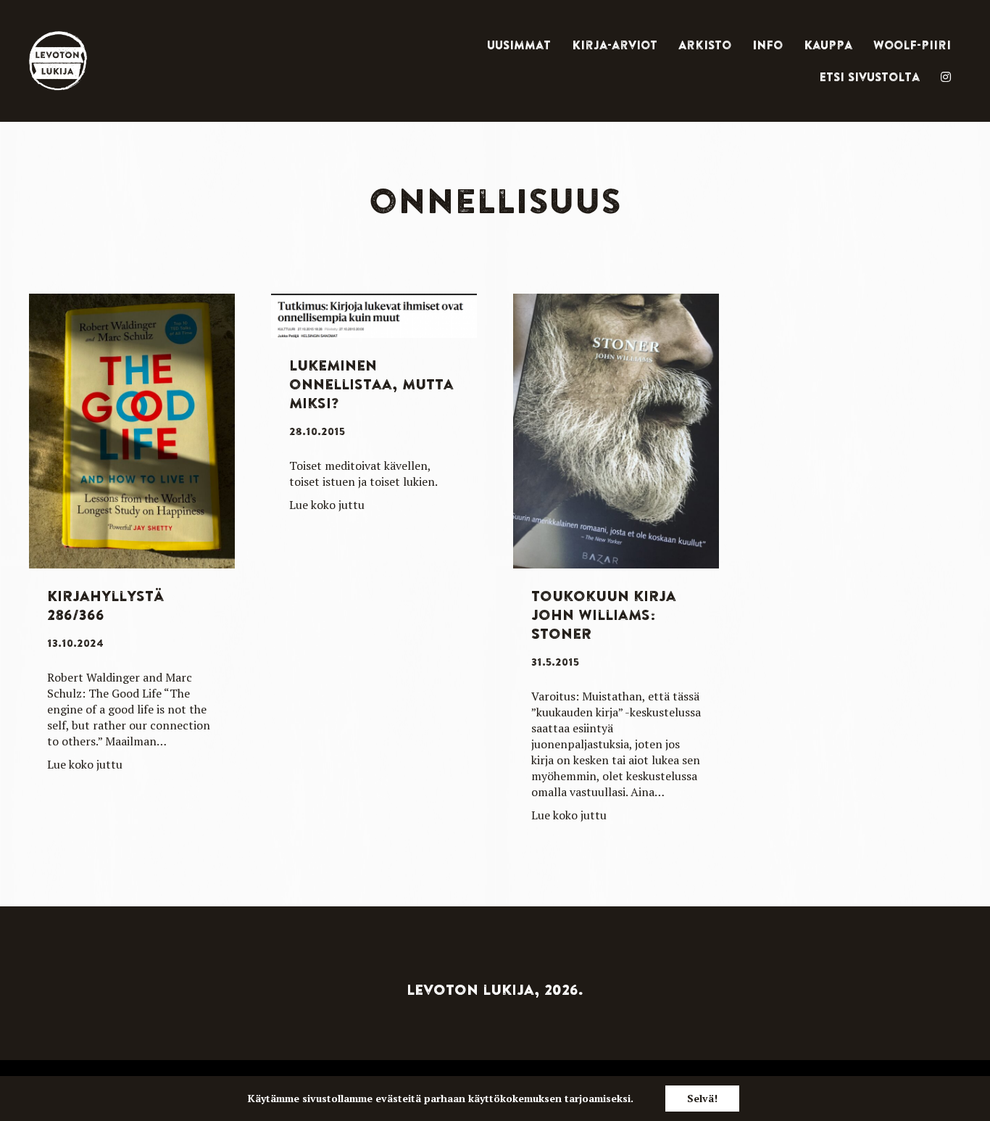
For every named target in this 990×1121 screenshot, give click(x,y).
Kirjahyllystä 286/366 (105, 605)
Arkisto (704, 45)
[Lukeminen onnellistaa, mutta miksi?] (374, 313)
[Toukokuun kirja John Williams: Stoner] (616, 429)
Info (767, 45)
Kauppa (828, 45)
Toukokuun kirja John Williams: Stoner (603, 614)
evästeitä (398, 1098)
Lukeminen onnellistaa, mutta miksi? (371, 384)
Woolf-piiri (912, 45)
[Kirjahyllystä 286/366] (132, 429)
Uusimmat (519, 45)
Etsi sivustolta (869, 77)
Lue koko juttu (84, 764)
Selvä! (702, 1098)
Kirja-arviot (614, 45)
